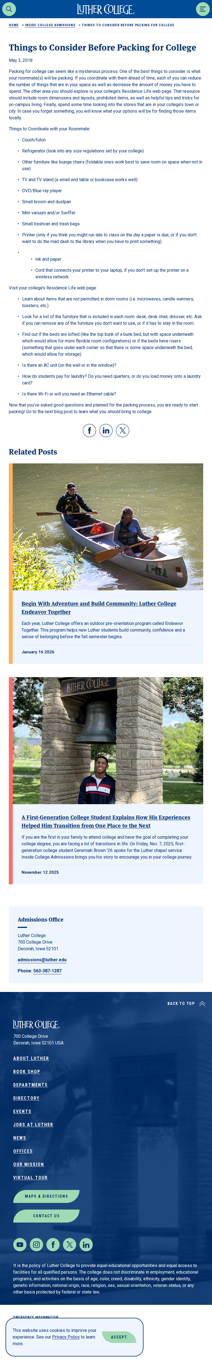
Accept (119, 1337)
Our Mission (28, 1164)
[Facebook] (53, 1244)
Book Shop (26, 1071)
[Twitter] (69, 1244)
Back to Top (181, 1003)
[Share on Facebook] (89, 430)
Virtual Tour (30, 1177)
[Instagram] (36, 1244)
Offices (23, 1151)
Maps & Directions (46, 1196)
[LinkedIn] (86, 1244)
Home (14, 25)
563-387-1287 (47, 970)
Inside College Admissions (50, 25)
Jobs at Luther (33, 1124)
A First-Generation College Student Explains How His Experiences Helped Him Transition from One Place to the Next (106, 821)
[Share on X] (122, 430)
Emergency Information (36, 1317)
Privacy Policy (66, 1337)
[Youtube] (19, 1244)
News (19, 1138)
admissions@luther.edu (42, 959)
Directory (26, 1098)
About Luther (31, 1058)
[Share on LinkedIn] (106, 430)
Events (22, 1111)
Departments (30, 1085)
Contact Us (46, 1216)
